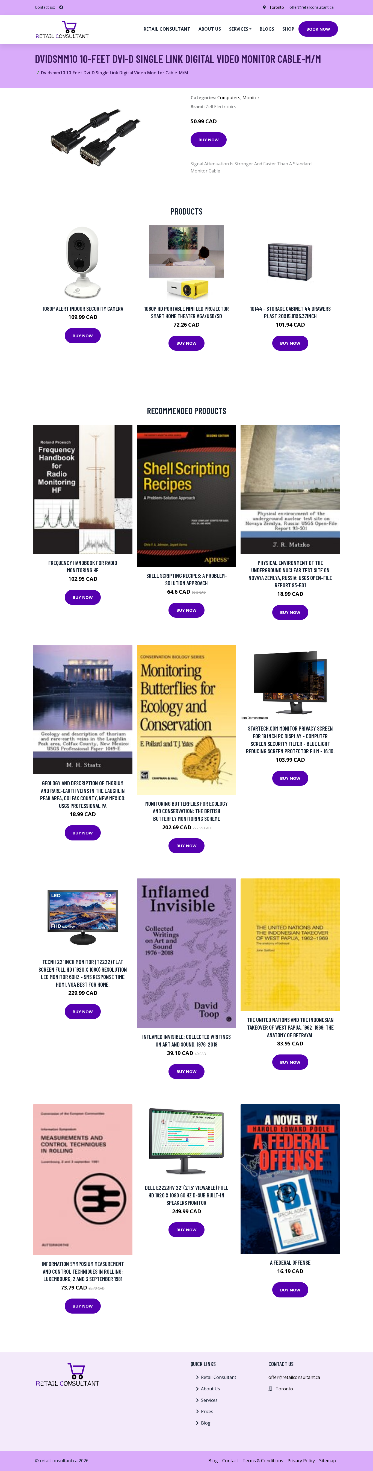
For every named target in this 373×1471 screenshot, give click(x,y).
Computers (228, 98)
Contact (230, 1461)
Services (209, 1400)
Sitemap (327, 1461)
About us (210, 29)
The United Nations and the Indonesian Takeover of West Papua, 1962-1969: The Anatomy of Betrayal (290, 1027)
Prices (207, 1411)
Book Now (318, 29)
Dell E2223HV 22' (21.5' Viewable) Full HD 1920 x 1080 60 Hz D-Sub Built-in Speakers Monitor (186, 1195)
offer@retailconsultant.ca (311, 7)
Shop (288, 29)
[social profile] (61, 7)
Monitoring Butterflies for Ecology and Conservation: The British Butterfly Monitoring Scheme (186, 811)
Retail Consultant (167, 29)
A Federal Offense (290, 1262)
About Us (210, 1389)
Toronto (276, 7)
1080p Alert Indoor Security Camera (83, 308)
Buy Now (209, 139)
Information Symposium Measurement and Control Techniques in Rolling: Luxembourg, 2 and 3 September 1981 (83, 1271)
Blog (206, 1423)
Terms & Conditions (262, 1461)
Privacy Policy (301, 1461)
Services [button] (238, 29)
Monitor (250, 98)
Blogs (267, 29)
